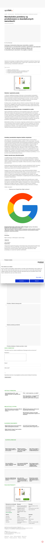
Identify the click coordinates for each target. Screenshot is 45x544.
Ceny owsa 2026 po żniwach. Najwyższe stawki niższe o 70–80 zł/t (10, 464)
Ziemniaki (7, 521)
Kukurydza (8, 517)
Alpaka (30, 516)
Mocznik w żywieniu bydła (33, 521)
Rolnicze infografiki (17, 536)
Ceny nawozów (9, 512)
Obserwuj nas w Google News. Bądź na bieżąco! (19, 189)
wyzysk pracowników (14, 231)
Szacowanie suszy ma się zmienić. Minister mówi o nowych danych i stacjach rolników (13, 410)
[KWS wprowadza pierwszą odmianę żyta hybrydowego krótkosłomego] (25, 407)
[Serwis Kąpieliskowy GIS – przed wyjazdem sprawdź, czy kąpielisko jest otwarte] (13, 391)
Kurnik (30, 520)
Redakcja (24, 537)
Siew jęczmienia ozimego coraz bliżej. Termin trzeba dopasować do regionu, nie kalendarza (31, 413)
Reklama (19, 537)
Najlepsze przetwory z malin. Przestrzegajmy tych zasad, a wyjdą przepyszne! (22, 450)
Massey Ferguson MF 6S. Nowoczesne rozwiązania (22, 506)
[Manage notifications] (42, 542)
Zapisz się (6, 240)
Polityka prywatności (13, 537)
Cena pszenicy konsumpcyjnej (8, 508)
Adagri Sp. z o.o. (20, 527)
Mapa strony (24, 536)
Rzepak (7, 520)
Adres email (7, 367)
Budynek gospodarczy (21, 517)
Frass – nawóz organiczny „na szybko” (31, 393)
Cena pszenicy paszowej (10, 509)
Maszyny (19, 504)
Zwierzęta (30, 514)
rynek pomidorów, (31, 230)
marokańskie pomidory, (27, 229)
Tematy (11, 536)
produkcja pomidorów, (23, 230)
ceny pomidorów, (10, 229)
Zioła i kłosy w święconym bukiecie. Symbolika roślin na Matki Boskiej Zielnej (34, 449)
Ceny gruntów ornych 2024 (34, 508)
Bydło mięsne (31, 519)
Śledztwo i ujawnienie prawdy (13, 69)
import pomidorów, (18, 229)
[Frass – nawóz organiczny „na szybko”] (24, 391)
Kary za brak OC (32, 509)
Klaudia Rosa (11, 23)
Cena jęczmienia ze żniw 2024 (33, 506)
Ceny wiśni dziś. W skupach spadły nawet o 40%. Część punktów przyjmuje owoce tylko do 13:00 (22, 480)
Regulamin (6, 537)
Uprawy (7, 514)
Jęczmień (7, 516)
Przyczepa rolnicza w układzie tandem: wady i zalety (21, 511)
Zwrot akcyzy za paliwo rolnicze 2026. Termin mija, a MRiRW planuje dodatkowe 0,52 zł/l (34, 465)
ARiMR (18, 516)
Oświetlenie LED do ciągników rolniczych (21, 509)
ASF (29, 517)
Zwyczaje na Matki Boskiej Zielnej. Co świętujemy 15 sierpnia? (10, 479)
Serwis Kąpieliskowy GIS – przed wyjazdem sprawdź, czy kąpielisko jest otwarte (12, 394)
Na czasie (30, 504)
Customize (21, 280)
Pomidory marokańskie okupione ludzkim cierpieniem (17, 71)
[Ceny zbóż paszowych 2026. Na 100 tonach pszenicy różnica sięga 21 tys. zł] (27, 424)
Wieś (18, 514)
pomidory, (34, 229)
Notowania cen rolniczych (11, 504)
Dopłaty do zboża (20, 520)
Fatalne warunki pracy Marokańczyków (15, 72)
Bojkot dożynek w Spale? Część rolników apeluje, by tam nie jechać (13, 430)
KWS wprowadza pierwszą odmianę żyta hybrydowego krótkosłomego (31, 409)
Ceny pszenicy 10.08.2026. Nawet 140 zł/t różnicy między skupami (22, 464)
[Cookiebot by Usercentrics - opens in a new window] (38, 262)
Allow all (36, 280)
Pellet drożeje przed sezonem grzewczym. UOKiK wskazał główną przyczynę (13, 426)
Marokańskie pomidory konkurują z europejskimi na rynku (18, 70)
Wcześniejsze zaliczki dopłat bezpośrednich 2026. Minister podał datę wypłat (34, 479)
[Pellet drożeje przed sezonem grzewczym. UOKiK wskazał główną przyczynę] (8, 424)
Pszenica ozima (9, 519)
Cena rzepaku (8, 511)
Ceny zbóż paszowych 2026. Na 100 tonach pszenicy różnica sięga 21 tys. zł (31, 426)
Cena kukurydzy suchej (10, 505)
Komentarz (7, 352)
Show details (38, 277)
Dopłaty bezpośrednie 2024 (22, 519)
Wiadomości (7, 536)
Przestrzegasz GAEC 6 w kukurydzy (22, 522)
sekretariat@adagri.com (9, 533)
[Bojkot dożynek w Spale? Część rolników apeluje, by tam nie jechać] (8, 427)
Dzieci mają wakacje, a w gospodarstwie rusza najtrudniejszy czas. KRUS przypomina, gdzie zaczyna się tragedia (31, 396)
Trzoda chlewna (32, 523)
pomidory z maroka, (14, 230)
